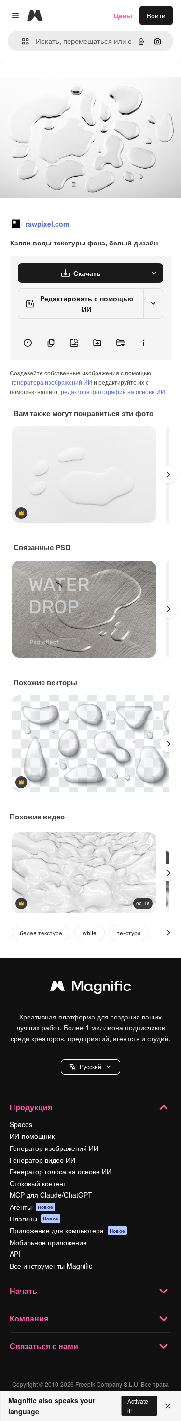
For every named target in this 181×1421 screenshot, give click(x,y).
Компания (29, 1318)
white (90, 933)
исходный (64, 83)
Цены (123, 15)
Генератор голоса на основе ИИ (60, 1171)
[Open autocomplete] (21, 41)
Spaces (21, 1124)
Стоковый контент (38, 1183)
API (15, 1254)
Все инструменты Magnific (51, 1266)
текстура (129, 933)
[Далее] (168, 474)
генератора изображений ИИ (52, 382)
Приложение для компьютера (67, 1230)
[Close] (168, 1406)
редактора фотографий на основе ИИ (113, 392)
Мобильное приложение (48, 1242)
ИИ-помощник (32, 1136)
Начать (23, 1290)
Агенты (31, 1207)
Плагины (34, 1218)
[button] (90, 1067)
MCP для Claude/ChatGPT (51, 1195)
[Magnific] (90, 988)
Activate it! (137, 1405)
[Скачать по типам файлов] (153, 273)
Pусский (90, 1066)
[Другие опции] (143, 342)
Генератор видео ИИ (42, 1159)
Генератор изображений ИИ (54, 1148)
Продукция (31, 1107)
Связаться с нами (44, 1345)
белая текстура (41, 933)
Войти (156, 15)
